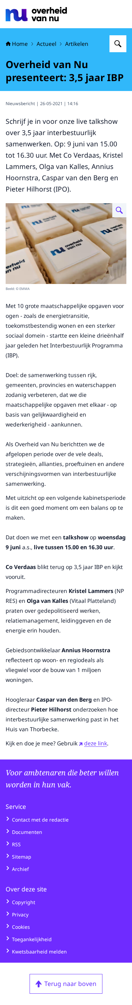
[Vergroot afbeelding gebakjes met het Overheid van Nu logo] (119, 210)
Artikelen (76, 44)
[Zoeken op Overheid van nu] (117, 43)
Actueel (46, 44)
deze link (95, 743)
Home (20, 44)
